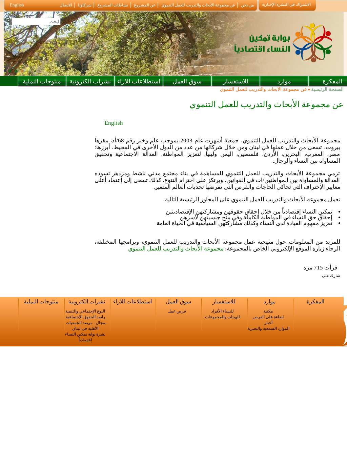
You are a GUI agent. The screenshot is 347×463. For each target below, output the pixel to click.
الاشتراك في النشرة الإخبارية (286, 4)
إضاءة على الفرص (268, 317)
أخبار (268, 322)
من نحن (247, 5)
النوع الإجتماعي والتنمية (85, 311)
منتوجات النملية (42, 81)
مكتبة (268, 311)
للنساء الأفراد (222, 311)
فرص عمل (177, 311)
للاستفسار (235, 81)
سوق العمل (187, 81)
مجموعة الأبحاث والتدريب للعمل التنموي (176, 248)
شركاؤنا (84, 5)
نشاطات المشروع (112, 5)
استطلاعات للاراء (138, 81)
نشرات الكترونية (90, 81)
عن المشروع (145, 5)
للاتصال (66, 5)
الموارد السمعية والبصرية (268, 328)
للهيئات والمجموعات (222, 317)
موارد (284, 81)
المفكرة (315, 301)
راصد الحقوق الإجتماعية (85, 317)
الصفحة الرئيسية (327, 89)
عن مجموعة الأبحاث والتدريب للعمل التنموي (198, 5)
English (17, 4)
